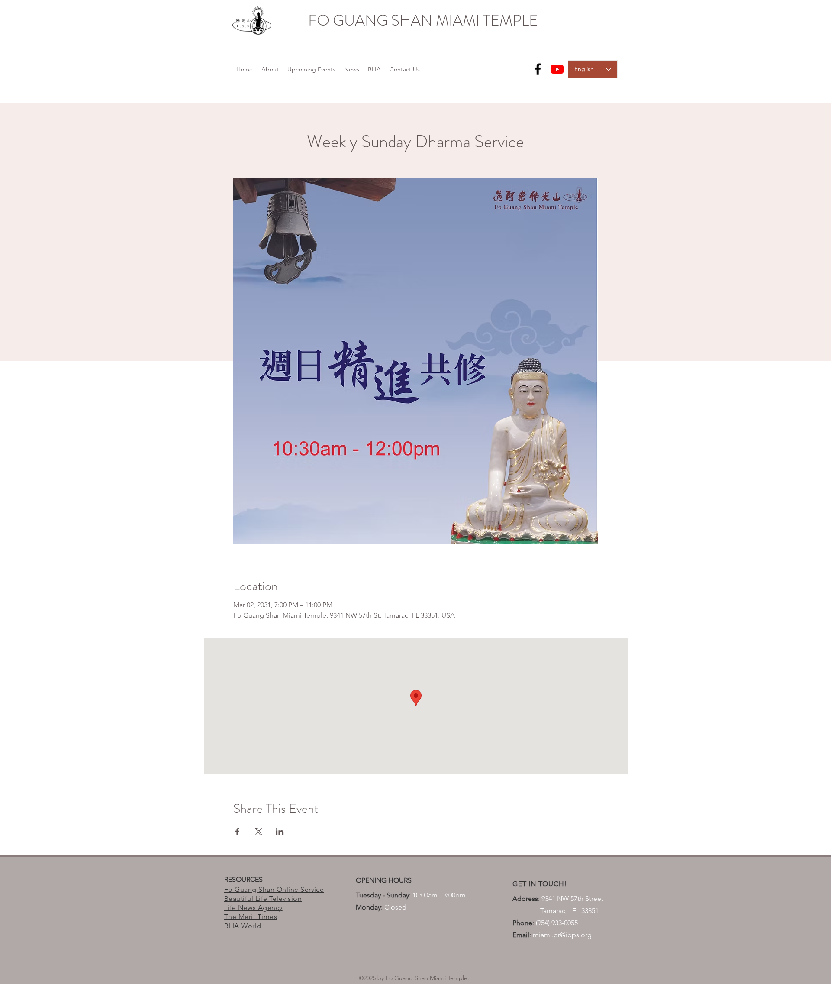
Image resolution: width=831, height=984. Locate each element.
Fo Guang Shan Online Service (274, 889)
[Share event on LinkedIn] (280, 831)
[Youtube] (557, 69)
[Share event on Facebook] (237, 831)
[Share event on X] (258, 831)
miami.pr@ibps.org (562, 935)
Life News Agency (253, 907)
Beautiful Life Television (263, 898)
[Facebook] (537, 69)
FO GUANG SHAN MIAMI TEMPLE (423, 20)
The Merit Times (250, 917)
